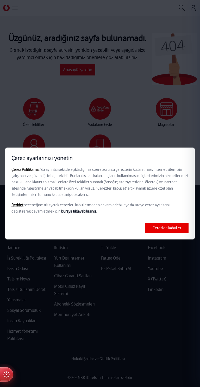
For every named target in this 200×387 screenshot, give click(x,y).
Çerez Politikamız (25, 169)
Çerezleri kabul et (167, 228)
